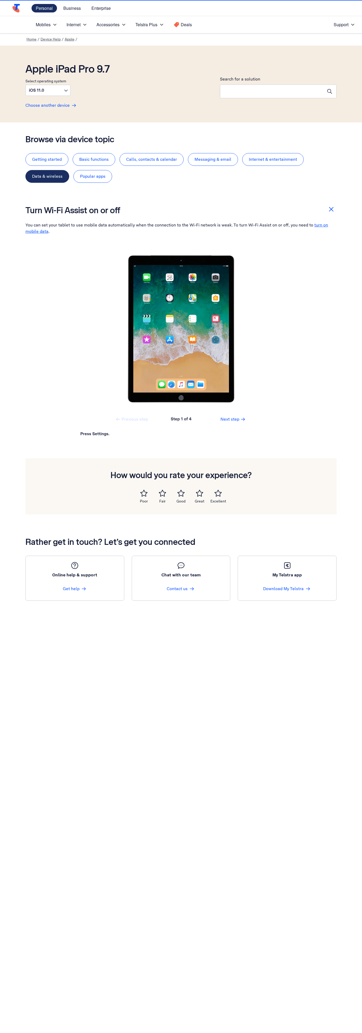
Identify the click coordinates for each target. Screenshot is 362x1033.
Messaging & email (213, 159)
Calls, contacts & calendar (151, 159)
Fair (162, 501)
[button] (47, 90)
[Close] (331, 209)
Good (181, 501)
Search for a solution (240, 79)
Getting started (47, 159)
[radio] (144, 493)
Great (199, 501)
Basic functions (94, 159)
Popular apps (92, 176)
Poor (144, 501)
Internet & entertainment (273, 159)
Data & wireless (47, 176)
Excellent (218, 501)
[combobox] (271, 91)
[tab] (46, 159)
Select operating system (45, 81)
